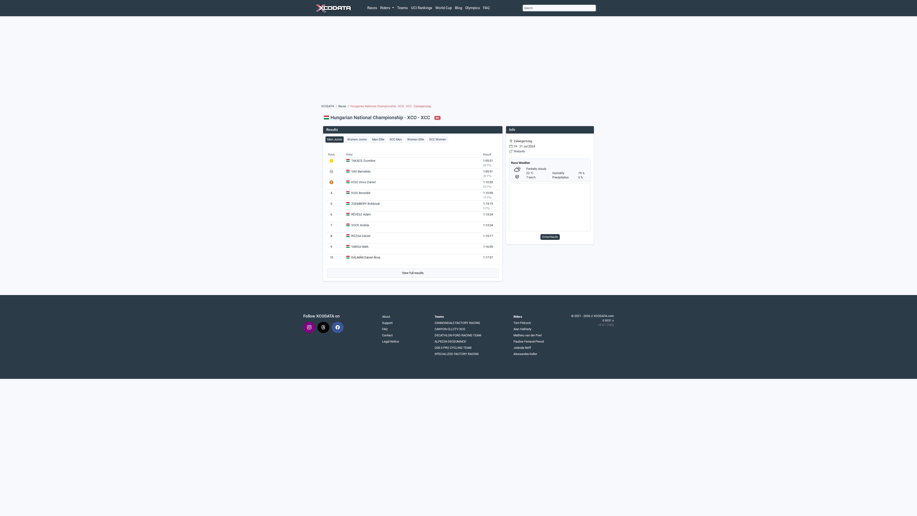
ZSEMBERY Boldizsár (365, 203)
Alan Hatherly (522, 329)
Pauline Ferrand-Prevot (528, 341)
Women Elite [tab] (415, 139)
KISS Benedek (361, 193)
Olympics (472, 8)
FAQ (486, 8)
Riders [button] (385, 8)
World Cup (443, 8)
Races (372, 8)
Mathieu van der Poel (527, 335)
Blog (458, 8)
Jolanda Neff (522, 347)
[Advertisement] (459, 61)
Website (519, 151)
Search (528, 8)
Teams (402, 8)
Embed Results (550, 237)
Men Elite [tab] (378, 139)
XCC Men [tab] (395, 139)
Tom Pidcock (522, 323)
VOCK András (360, 225)
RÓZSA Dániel (360, 236)
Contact (387, 335)
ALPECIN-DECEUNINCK (450, 341)
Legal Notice (390, 341)
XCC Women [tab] (437, 139)
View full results (413, 273)
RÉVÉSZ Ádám (361, 214)
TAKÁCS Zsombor (363, 160)
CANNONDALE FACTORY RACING (457, 323)
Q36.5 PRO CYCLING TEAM (453, 347)
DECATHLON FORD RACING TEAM (458, 335)
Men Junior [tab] (334, 139)
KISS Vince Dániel (363, 182)
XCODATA (327, 106)
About (386, 316)
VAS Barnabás (361, 171)
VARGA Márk (360, 246)
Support (387, 323)
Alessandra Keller (525, 354)
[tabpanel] (413, 214)
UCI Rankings (421, 8)
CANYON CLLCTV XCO (450, 329)
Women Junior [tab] (357, 139)
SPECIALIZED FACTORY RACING (457, 354)
